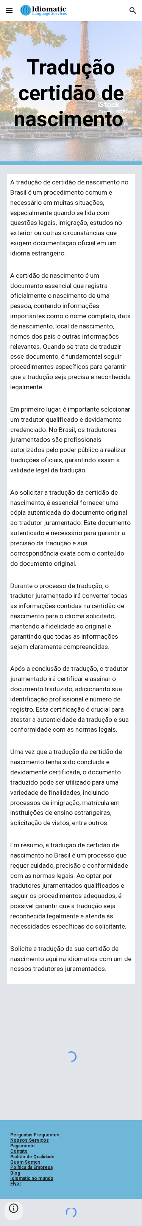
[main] (71, 93)
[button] (9, 10)
